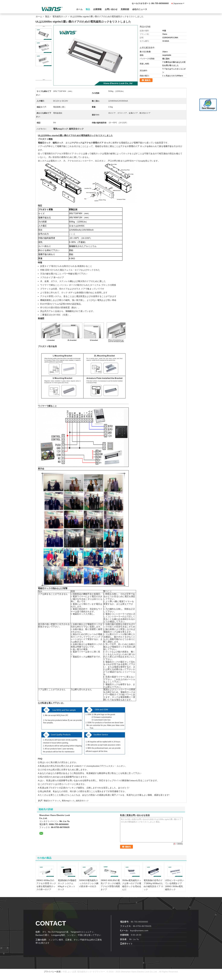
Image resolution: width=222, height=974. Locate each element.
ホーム (79, 9)
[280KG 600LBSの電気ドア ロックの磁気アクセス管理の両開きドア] (110, 871)
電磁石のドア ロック (51, 801)
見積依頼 (125, 9)
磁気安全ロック (82, 801)
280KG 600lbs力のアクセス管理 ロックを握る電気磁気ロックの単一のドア (46, 885)
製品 (88, 9)
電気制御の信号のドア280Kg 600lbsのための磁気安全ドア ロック (153, 885)
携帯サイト (127, 943)
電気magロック (68, 801)
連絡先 (148, 80)
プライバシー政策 (52, 971)
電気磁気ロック (59, 16)
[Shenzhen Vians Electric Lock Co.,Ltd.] (52, 8)
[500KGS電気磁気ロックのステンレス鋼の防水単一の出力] (89, 871)
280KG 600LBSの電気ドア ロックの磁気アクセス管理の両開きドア (110, 885)
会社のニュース (139, 9)
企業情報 (97, 9)
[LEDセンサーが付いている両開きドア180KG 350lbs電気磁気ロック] (174, 871)
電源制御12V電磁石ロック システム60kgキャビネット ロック (67, 885)
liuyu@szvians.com (139, 930)
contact (50, 923)
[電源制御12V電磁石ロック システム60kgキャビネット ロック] (67, 871)
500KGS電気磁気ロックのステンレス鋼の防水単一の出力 (88, 883)
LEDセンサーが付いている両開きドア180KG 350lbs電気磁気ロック (174, 885)
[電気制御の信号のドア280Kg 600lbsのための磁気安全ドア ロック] (153, 871)
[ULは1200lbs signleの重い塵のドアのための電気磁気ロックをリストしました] (43, 34)
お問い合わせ (111, 9)
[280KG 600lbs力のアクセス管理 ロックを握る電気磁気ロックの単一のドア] (46, 871)
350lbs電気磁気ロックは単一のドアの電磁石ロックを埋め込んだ (131, 885)
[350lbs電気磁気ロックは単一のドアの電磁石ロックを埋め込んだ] (132, 871)
